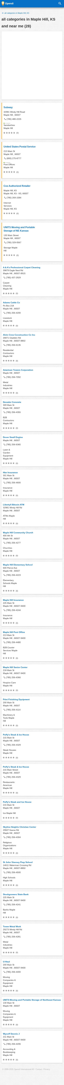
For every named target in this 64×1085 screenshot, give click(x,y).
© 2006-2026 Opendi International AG (18, 1069)
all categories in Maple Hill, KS (16, 13)
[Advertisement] (32, 65)
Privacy (46, 1069)
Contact (39, 1069)
